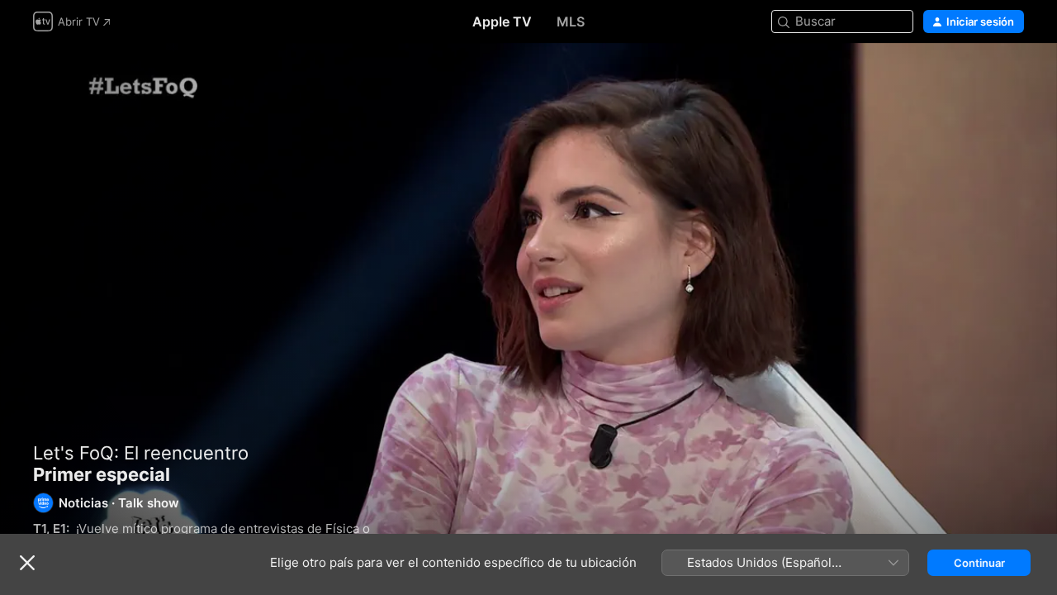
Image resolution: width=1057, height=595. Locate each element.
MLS (571, 21)
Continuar (979, 562)
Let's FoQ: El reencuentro (141, 453)
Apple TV (502, 21)
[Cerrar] (27, 562)
